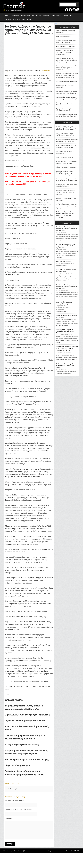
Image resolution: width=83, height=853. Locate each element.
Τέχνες (29, 19)
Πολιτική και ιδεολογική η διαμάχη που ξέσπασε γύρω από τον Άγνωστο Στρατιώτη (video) (67, 348)
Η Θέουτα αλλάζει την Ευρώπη (65, 46)
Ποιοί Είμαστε (18, 851)
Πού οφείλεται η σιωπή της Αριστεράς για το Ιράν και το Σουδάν (65, 331)
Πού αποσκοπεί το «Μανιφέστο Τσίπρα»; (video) (66, 270)
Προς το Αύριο (56, 15)
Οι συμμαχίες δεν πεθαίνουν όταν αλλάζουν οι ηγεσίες (66, 185)
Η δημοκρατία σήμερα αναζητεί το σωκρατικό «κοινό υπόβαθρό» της (66, 180)
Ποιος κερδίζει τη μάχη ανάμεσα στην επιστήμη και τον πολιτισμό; (66, 98)
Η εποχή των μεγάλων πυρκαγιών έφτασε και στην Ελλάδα (66, 41)
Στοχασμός (46, 15)
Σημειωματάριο (67, 15)
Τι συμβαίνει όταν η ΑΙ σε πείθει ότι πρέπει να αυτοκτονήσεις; (67, 162)
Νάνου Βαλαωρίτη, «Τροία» (64, 157)
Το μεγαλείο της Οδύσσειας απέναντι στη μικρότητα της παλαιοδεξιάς (64, 52)
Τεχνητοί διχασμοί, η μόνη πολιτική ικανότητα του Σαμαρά (67, 110)
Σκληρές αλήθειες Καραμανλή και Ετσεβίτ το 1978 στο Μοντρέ (66, 146)
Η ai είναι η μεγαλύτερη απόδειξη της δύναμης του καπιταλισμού (66, 115)
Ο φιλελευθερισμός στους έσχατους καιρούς (27, 714)
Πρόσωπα (8, 19)
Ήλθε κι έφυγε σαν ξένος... (64, 36)
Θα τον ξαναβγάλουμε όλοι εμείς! (66, 315)
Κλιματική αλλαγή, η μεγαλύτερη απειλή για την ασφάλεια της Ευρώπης (66, 192)
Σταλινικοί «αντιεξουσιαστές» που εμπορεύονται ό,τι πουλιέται (67, 140)
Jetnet (76, 851)
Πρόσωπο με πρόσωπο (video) (20, 15)
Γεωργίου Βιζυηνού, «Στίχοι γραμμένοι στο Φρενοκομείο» (65, 134)
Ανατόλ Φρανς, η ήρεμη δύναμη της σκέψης (27, 759)
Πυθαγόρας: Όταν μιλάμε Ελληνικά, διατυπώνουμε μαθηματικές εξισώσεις (67, 365)
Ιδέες (23, 19)
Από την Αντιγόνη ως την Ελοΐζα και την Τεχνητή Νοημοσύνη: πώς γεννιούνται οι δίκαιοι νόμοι (67, 75)
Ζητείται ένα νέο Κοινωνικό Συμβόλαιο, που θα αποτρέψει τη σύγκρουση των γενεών (66, 60)
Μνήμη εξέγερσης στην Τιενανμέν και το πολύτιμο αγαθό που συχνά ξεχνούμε (66, 206)
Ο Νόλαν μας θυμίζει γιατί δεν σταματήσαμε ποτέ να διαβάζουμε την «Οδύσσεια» (66, 228)
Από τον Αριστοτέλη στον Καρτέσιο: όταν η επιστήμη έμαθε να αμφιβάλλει (67, 67)
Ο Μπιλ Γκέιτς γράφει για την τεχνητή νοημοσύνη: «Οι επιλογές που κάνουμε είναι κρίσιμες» (66, 128)
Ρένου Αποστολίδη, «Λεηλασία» (66, 167)
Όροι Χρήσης (8, 851)
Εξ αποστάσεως (36, 15)
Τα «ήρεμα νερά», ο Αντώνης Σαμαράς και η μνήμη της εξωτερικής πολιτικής (64, 173)
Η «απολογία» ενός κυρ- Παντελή (66, 81)
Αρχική (7, 15)
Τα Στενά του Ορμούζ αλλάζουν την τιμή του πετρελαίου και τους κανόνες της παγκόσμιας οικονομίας (67, 214)
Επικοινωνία (28, 851)
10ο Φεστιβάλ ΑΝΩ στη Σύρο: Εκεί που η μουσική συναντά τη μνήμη (66, 92)
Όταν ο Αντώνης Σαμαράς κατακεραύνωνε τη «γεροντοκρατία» (64, 304)
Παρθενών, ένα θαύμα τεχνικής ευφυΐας (25, 720)
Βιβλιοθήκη (16, 19)
